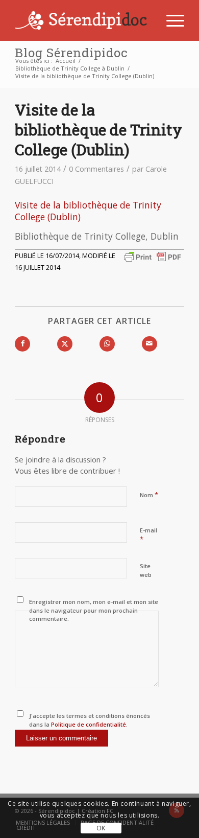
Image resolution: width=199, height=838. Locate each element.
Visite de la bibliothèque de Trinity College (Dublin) (88, 211)
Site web (146, 570)
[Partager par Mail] (149, 344)
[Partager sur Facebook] (22, 344)
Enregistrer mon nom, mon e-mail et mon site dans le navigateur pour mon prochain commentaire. (93, 610)
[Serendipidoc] (82, 20)
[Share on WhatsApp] (107, 344)
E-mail (148, 535)
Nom (149, 494)
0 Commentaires (96, 169)
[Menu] (170, 20)
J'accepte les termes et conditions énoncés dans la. (89, 720)
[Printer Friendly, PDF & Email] (152, 256)
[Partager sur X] (64, 344)
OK (101, 828)
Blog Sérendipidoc (71, 52)
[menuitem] (170, 20)
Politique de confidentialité (87, 724)
